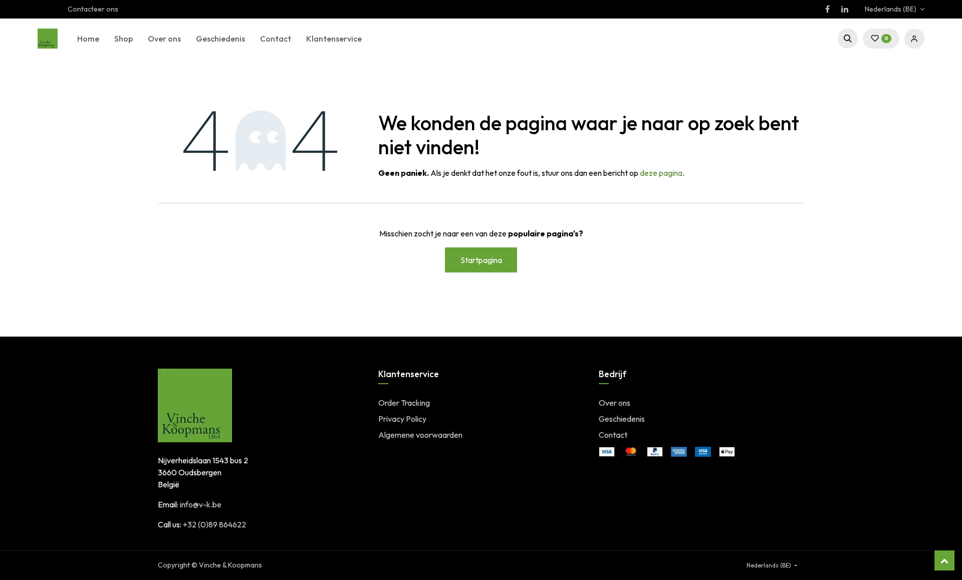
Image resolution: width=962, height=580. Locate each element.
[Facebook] (827, 9)
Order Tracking (404, 403)
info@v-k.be (200, 504)
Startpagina (481, 260)
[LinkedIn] (845, 9)
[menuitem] (88, 39)
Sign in (914, 39)
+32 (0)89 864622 (214, 524)
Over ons (614, 403)
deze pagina (661, 173)
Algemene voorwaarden (420, 435)
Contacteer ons (93, 9)
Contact (613, 435)
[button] (848, 39)
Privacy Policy (402, 419)
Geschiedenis (622, 419)
